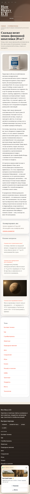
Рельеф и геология (10, 368)
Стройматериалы (13, 26)
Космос (6, 364)
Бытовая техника (9, 327)
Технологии (7, 391)
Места (6, 387)
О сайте (4, 428)
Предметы (7, 382)
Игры (5, 359)
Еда (5, 332)
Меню (12, 18)
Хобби (6, 373)
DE (8, 2)
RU (5, 2)
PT (12, 2)
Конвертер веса (14, 424)
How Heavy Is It (6, 10)
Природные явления (10, 345)
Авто (5, 350)
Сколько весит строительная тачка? (13, 243)
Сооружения (8, 355)
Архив (23, 424)
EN (2, 2)
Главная (3, 26)
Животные (7, 341)
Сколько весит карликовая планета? (13, 300)
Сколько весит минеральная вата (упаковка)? (11, 261)
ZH (15, 2)
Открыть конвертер (8, 231)
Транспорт (7, 377)
